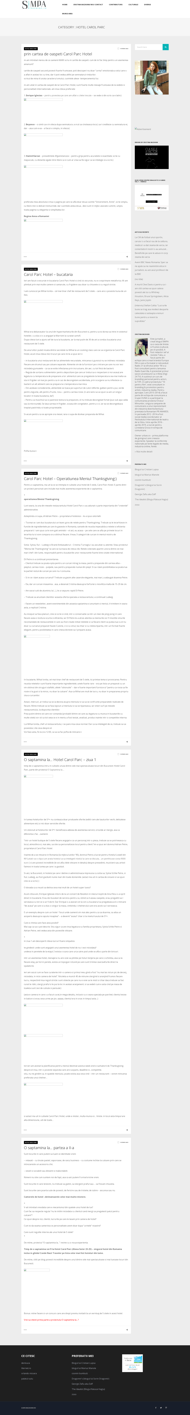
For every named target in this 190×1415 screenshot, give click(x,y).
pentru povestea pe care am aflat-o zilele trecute (68, 95)
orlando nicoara (29, 1373)
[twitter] (161, 1408)
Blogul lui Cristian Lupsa (146, 469)
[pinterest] (166, 1408)
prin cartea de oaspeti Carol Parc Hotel (58, 54)
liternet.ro (26, 1368)
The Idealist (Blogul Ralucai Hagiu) (151, 499)
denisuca (25, 1363)
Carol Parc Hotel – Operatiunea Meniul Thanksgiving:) (70, 478)
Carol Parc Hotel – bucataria (48, 274)
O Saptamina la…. (56, 769)
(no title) (139, 279)
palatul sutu (27, 1378)
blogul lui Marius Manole (147, 474)
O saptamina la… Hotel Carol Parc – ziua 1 (60, 759)
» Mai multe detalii (143, 451)
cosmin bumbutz (143, 479)
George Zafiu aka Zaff (145, 494)
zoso (137, 504)
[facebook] (156, 1408)
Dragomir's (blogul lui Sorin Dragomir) (90, 1378)
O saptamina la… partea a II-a (49, 1147)
